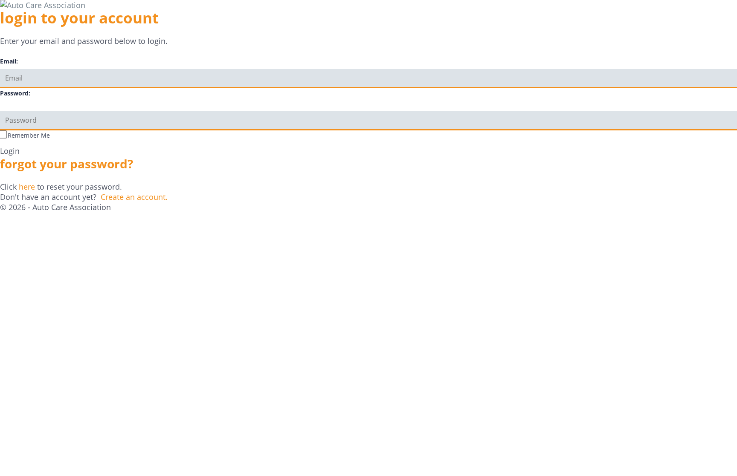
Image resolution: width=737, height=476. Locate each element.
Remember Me (29, 135)
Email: (9, 61)
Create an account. (134, 197)
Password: (15, 93)
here (27, 187)
